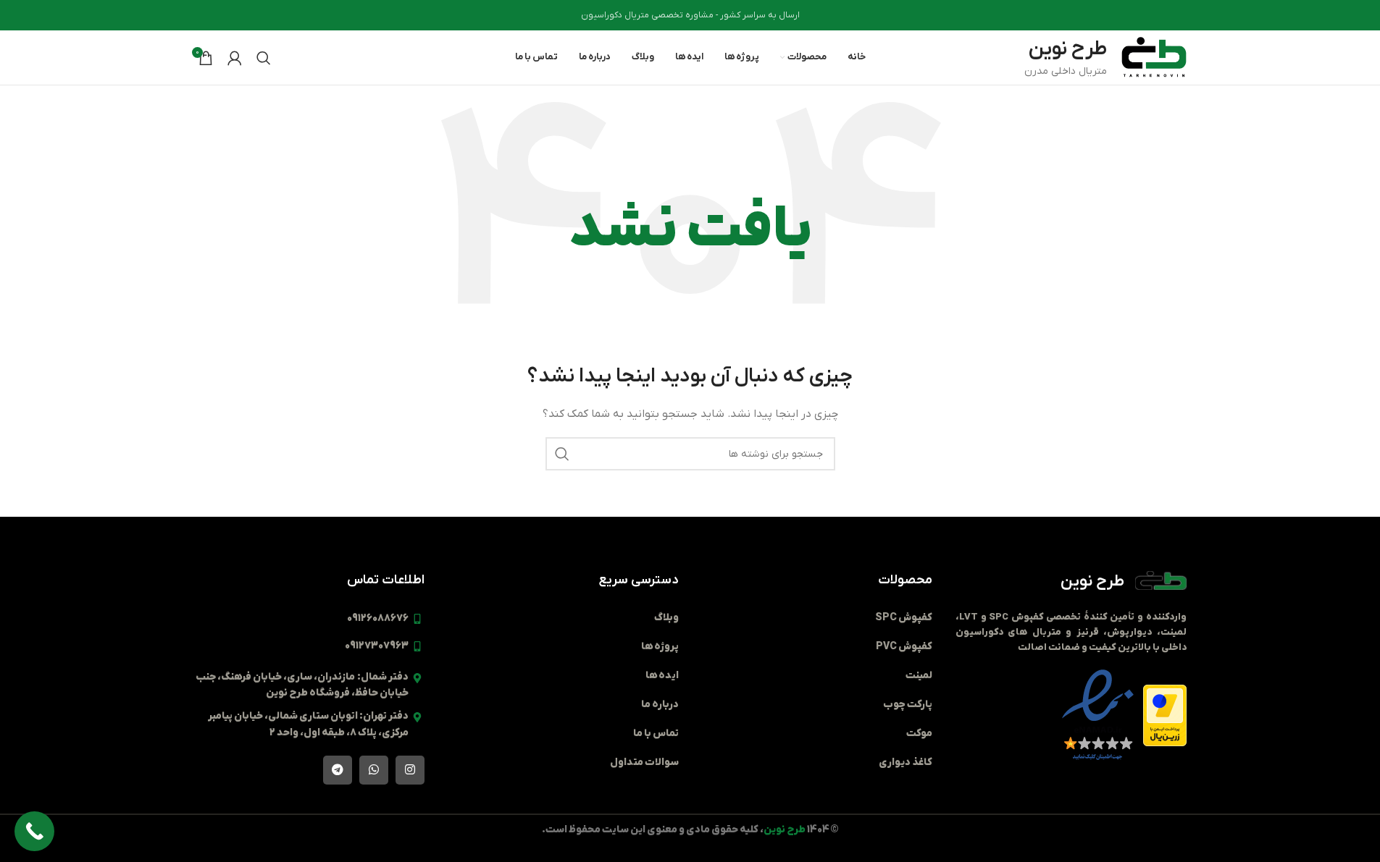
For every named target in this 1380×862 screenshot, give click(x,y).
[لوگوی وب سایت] (1154, 57)
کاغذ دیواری (905, 762)
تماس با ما (656, 733)
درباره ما (660, 704)
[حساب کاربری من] (234, 57)
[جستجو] (263, 57)
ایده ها (662, 676)
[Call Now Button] (34, 831)
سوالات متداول (644, 762)
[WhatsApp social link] (373, 770)
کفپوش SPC (903, 618)
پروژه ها (660, 647)
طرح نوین (1092, 581)
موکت (919, 733)
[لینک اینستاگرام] (410, 770)
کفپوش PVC (904, 647)
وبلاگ (666, 618)
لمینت (919, 676)
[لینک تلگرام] (337, 770)
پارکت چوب (907, 704)
